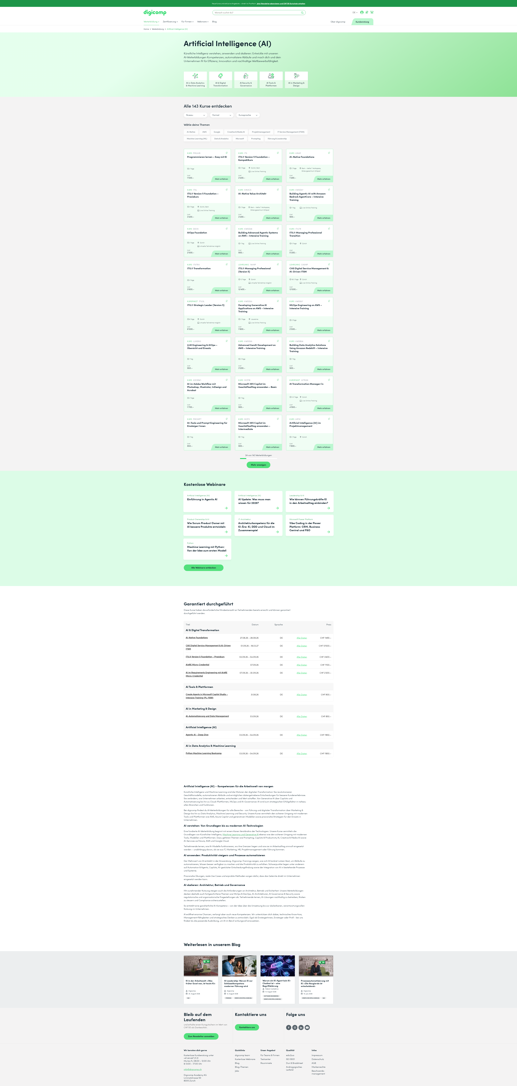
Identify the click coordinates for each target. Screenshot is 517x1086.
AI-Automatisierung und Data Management (207, 716)
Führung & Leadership (277, 138)
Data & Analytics (221, 138)
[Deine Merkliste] (366, 12)
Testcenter (266, 1059)
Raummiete (266, 1063)
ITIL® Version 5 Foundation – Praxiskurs (205, 656)
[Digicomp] (155, 13)
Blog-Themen (241, 1066)
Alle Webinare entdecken (203, 567)
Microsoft (240, 138)
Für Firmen (186, 21)
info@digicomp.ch (193, 1069)
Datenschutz (318, 1059)
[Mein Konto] (361, 13)
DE (354, 12)
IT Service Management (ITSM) (290, 132)
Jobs (237, 1070)
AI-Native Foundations (197, 637)
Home (146, 29)
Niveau (189, 114)
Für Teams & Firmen (270, 1055)
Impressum (317, 1055)
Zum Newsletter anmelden (201, 1036)
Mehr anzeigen (258, 464)
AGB (314, 1063)
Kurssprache (245, 114)
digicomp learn (242, 1055)
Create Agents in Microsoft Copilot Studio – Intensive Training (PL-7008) (207, 696)
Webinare (202, 21)
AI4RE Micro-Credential (197, 664)
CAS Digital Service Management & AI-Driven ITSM (208, 647)
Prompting (256, 138)
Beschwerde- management (318, 1072)
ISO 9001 (290, 1059)
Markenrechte (318, 1066)
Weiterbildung (150, 21)
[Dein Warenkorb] (371, 12)
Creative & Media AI (236, 132)
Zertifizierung (169, 21)
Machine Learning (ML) (197, 138)
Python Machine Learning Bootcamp (204, 753)
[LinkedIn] (301, 1027)
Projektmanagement (261, 132)
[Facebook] (288, 1027)
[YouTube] (307, 1027)
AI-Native (191, 132)
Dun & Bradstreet (294, 1063)
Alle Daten (302, 637)
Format (215, 114)
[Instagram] (294, 1027)
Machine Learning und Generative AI (241, 834)
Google (217, 132)
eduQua (290, 1055)
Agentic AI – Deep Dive (197, 734)
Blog (214, 21)
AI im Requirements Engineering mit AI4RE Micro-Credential (206, 674)
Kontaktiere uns (247, 1027)
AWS (204, 132)
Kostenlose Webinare (245, 1059)
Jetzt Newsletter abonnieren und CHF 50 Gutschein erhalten (281, 3)
